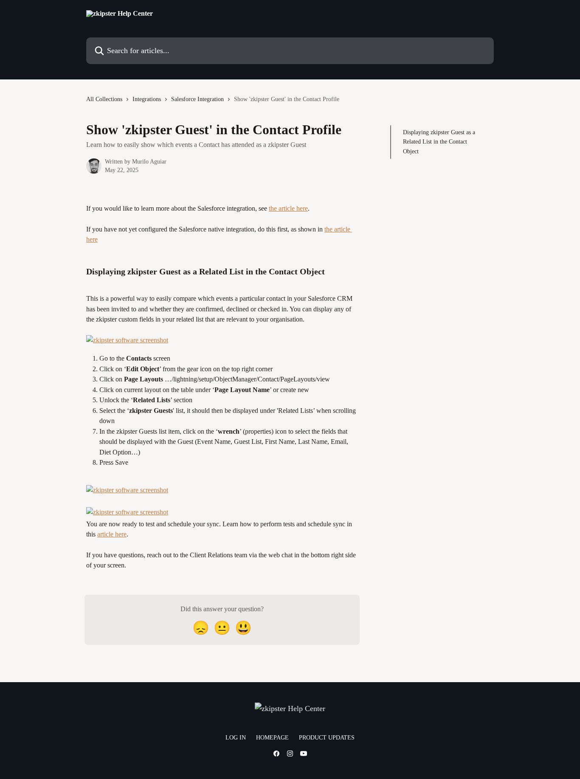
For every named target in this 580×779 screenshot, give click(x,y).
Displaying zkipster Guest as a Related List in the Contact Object (439, 142)
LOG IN (235, 737)
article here (112, 534)
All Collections (104, 99)
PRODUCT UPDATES (327, 737)
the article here (288, 208)
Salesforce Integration (197, 99)
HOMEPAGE (272, 737)
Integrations (146, 99)
